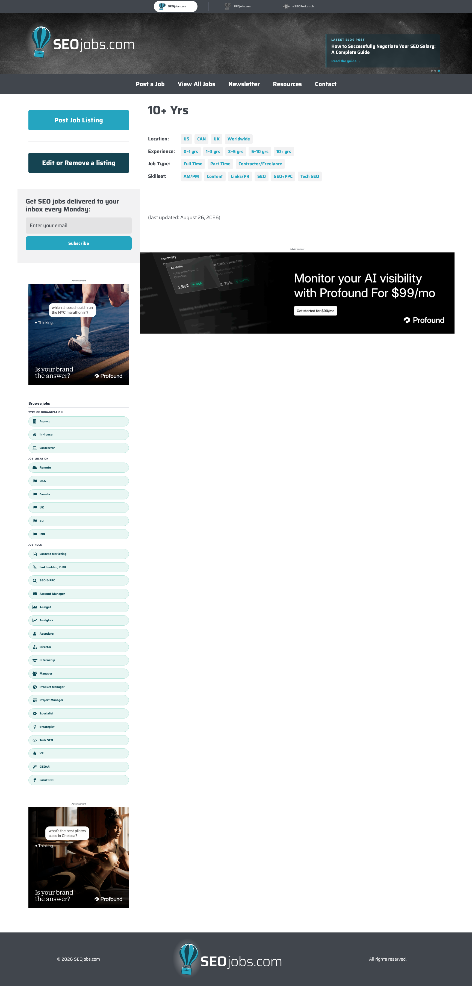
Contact (326, 84)
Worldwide (239, 139)
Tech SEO (309, 176)
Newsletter (244, 84)
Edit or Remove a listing (79, 163)
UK (217, 139)
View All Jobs (196, 84)
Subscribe (78, 243)
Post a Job (150, 84)
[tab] (432, 71)
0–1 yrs (191, 151)
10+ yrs (283, 151)
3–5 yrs (235, 151)
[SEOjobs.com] (83, 44)
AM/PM (191, 176)
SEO (261, 176)
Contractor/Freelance (260, 163)
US (186, 139)
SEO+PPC (283, 176)
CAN (201, 139)
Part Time (220, 163)
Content (215, 176)
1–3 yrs (213, 151)
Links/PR (240, 176)
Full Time (193, 163)
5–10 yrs (260, 151)
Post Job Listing (78, 120)
